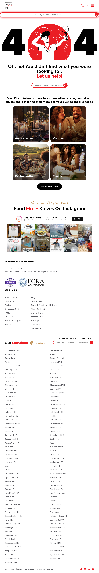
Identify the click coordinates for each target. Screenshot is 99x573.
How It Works (11, 297)
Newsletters (36, 328)
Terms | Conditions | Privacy (44, 305)
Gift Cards (9, 316)
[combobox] (2, 14)
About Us (9, 301)
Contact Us (36, 301)
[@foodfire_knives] (19, 218)
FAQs (7, 313)
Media (8, 324)
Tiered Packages (13, 320)
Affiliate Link (37, 316)
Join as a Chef (12, 309)
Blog (33, 297)
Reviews (8, 305)
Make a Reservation (49, 186)
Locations (35, 324)
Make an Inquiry (38, 309)
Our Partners (37, 313)
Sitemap (35, 320)
